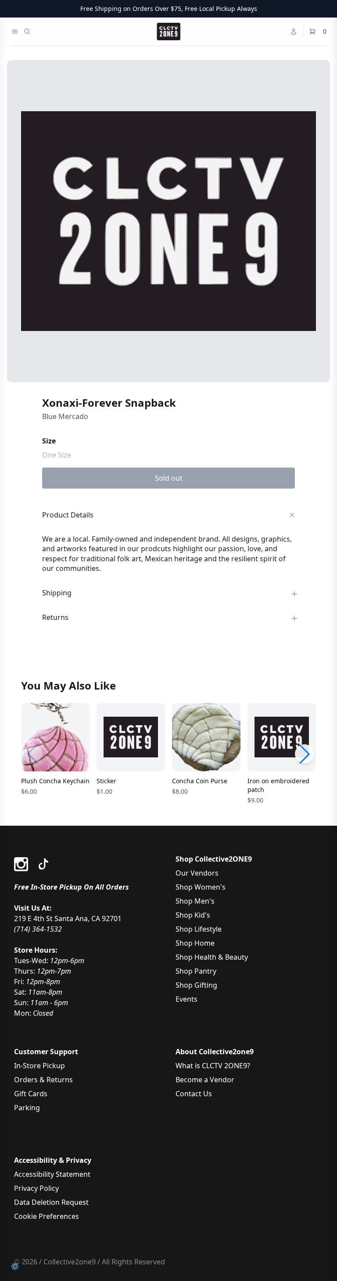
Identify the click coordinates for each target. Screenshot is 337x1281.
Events (186, 999)
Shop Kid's (193, 915)
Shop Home (195, 943)
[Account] (293, 31)
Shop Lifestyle (199, 929)
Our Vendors (197, 873)
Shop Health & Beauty (212, 957)
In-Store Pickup (39, 1065)
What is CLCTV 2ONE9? (213, 1065)
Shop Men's (195, 901)
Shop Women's (201, 887)
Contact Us (194, 1093)
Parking (27, 1107)
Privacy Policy (36, 1188)
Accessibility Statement (52, 1174)
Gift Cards (30, 1093)
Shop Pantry (196, 971)
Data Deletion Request (51, 1202)
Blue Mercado (65, 416)
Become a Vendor (205, 1079)
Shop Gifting (196, 985)
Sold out (169, 478)
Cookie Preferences (46, 1216)
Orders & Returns (43, 1079)
